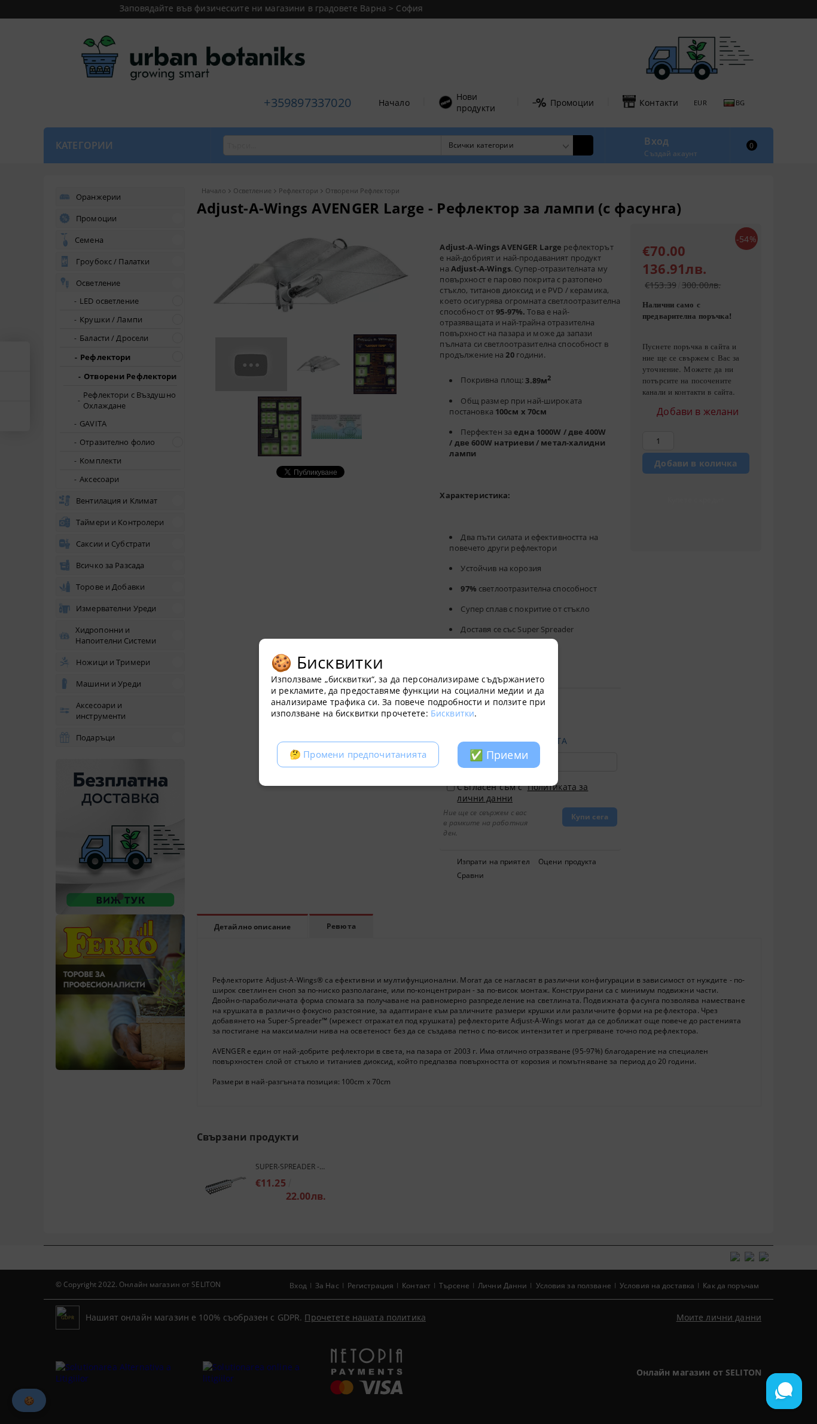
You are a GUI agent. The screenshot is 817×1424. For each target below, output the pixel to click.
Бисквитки (452, 713)
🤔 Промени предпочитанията (357, 754)
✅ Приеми (499, 755)
